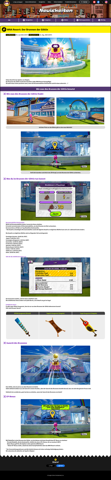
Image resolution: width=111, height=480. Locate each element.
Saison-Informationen (30, 2)
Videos (49, 2)
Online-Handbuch (58, 2)
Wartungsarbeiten (84, 20)
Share (61, 465)
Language (84, 2)
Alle (9, 20)
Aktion (66, 20)
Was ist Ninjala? (18, 2)
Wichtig (103, 20)
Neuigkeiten (42, 2)
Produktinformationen (70, 2)
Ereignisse (47, 20)
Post (51, 465)
